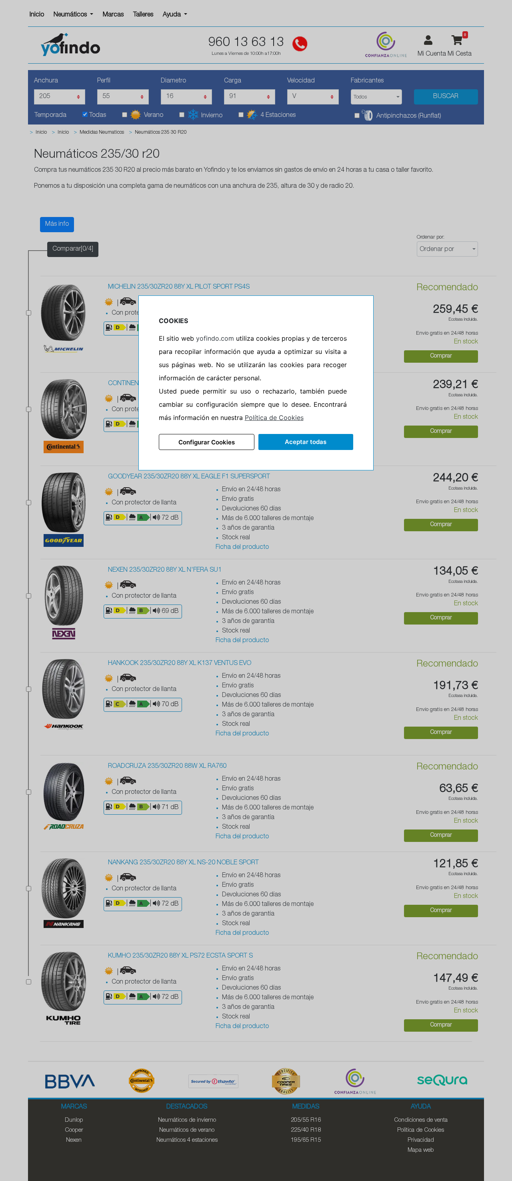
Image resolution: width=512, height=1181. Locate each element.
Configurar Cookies (206, 442)
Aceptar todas (305, 442)
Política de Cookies (274, 418)
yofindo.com (215, 338)
